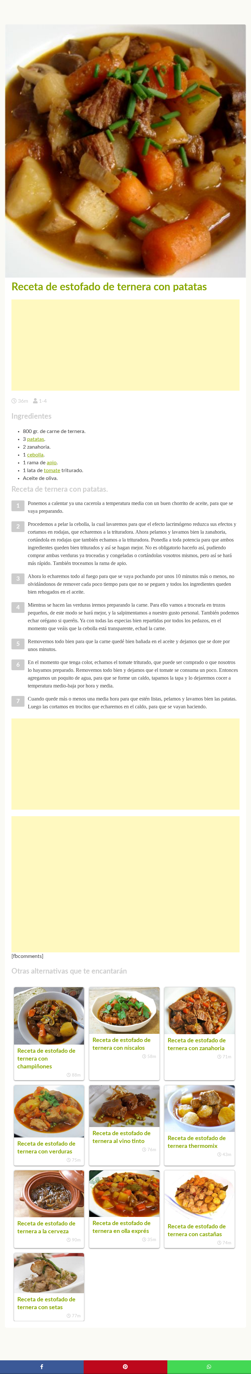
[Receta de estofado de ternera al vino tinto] (124, 1125)
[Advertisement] (125, 345)
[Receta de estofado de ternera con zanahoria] (199, 1032)
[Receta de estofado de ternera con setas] (49, 1291)
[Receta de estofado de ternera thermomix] (199, 1130)
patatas (35, 439)
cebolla (35, 454)
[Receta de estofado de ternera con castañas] (199, 1218)
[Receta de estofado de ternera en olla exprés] (124, 1215)
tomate (52, 470)
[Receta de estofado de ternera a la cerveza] (49, 1215)
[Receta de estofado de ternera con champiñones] (49, 1043)
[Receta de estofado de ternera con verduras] (49, 1135)
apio (52, 462)
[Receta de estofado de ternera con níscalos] (124, 1032)
